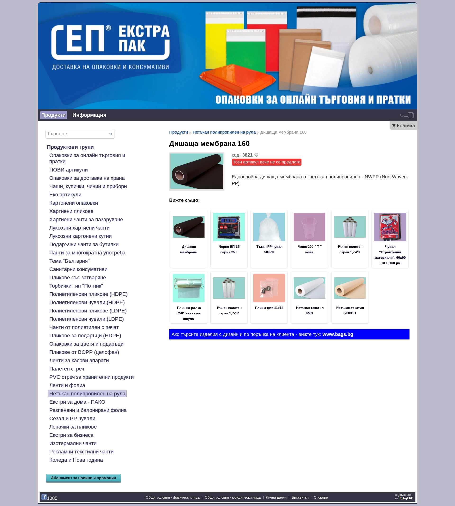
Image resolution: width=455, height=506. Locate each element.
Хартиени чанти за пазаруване (86, 219)
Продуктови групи (70, 147)
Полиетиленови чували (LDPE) (86, 319)
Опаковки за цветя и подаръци (86, 344)
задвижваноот (404, 496)
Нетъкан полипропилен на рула (87, 394)
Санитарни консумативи (78, 269)
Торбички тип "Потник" (76, 286)
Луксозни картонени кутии (80, 236)
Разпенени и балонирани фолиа (88, 410)
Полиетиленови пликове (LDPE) (88, 311)
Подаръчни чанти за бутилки (83, 244)
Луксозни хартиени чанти (79, 228)
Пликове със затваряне (77, 277)
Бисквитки (300, 497)
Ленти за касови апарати (79, 360)
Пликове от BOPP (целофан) (84, 352)
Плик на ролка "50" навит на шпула (189, 313)
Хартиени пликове (71, 211)
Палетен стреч (66, 369)
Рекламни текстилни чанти (81, 452)
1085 (52, 498)
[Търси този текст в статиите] (110, 134)
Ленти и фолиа (67, 385)
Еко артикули (65, 195)
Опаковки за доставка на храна (87, 178)
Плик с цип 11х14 (269, 308)
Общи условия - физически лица (173, 497)
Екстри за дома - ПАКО (77, 402)
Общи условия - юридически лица (233, 497)
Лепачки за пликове (73, 427)
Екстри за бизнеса (71, 435)
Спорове (321, 497)
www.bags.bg (338, 334)
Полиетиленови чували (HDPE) (87, 302)
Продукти (53, 115)
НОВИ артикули (68, 170)
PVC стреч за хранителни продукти (91, 377)
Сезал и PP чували (72, 418)
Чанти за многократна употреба (87, 253)
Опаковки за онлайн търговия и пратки (87, 158)
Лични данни (276, 497)
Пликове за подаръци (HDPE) (85, 336)
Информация (89, 115)
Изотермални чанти (72, 443)
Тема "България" (69, 261)
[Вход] (407, 115)
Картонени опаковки (73, 203)
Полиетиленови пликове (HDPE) (88, 294)
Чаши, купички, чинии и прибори (88, 186)
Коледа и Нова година (76, 460)
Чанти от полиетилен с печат (84, 327)
